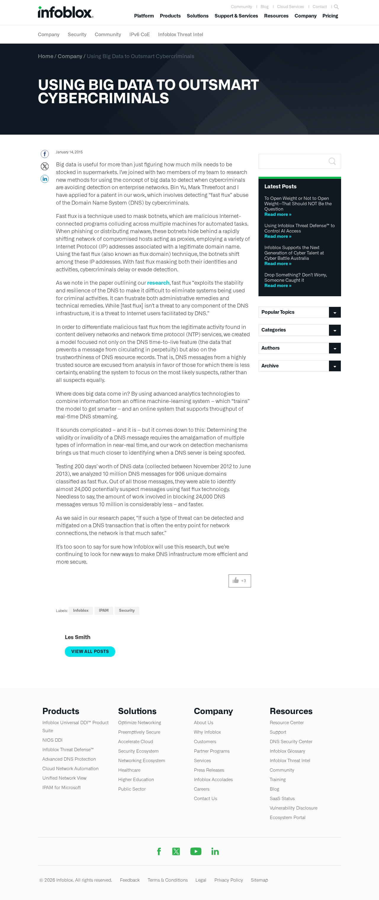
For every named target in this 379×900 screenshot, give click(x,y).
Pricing (330, 16)
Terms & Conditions (168, 880)
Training (278, 779)
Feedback (130, 880)
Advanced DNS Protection (69, 759)
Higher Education (136, 779)
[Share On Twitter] (44, 168)
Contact (320, 6)
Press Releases (209, 769)
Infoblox (81, 610)
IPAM (104, 610)
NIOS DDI (52, 740)
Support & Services (236, 16)
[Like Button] (236, 580)
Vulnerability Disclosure (293, 807)
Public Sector (132, 788)
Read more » (277, 214)
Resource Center (287, 722)
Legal (200, 880)
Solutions (198, 16)
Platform (144, 16)
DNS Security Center (291, 741)
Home (45, 56)
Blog (265, 6)
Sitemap (259, 880)
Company (306, 16)
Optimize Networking (139, 722)
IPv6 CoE (139, 34)
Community (241, 6)
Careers (201, 788)
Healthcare (129, 769)
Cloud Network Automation (70, 768)
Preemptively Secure (139, 732)
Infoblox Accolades (213, 779)
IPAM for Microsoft (61, 787)
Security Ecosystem (138, 751)
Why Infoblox (207, 732)
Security (77, 34)
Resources (276, 16)
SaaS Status (282, 798)
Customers (205, 741)
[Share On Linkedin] (44, 180)
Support (278, 732)
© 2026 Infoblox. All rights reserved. (75, 880)
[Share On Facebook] (44, 155)
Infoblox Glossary (287, 751)
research (158, 282)
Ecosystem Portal (288, 817)
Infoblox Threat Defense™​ (68, 749)
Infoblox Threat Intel (180, 34)
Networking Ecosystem (141, 760)
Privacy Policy (228, 880)
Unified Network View (64, 777)
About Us (203, 722)
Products (170, 16)
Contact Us (205, 798)
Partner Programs (211, 751)
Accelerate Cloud (135, 741)
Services (202, 760)
